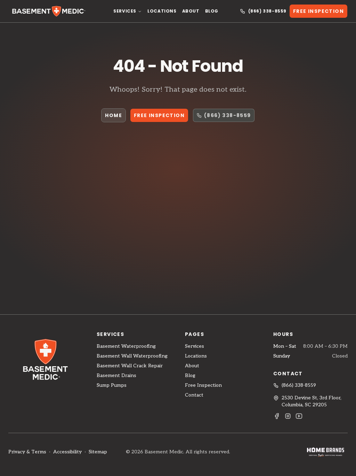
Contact (194, 395)
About (191, 11)
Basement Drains (116, 375)
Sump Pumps (112, 385)
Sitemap (98, 452)
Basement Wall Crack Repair (130, 366)
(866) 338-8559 (267, 11)
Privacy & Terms (27, 452)
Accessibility (67, 452)
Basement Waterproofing (126, 346)
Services (124, 11)
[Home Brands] (325, 451)
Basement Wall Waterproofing (132, 356)
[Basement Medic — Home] (50, 11)
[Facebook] (276, 416)
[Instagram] (287, 416)
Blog (211, 11)
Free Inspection (318, 11)
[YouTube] (299, 416)
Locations (161, 11)
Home (113, 115)
